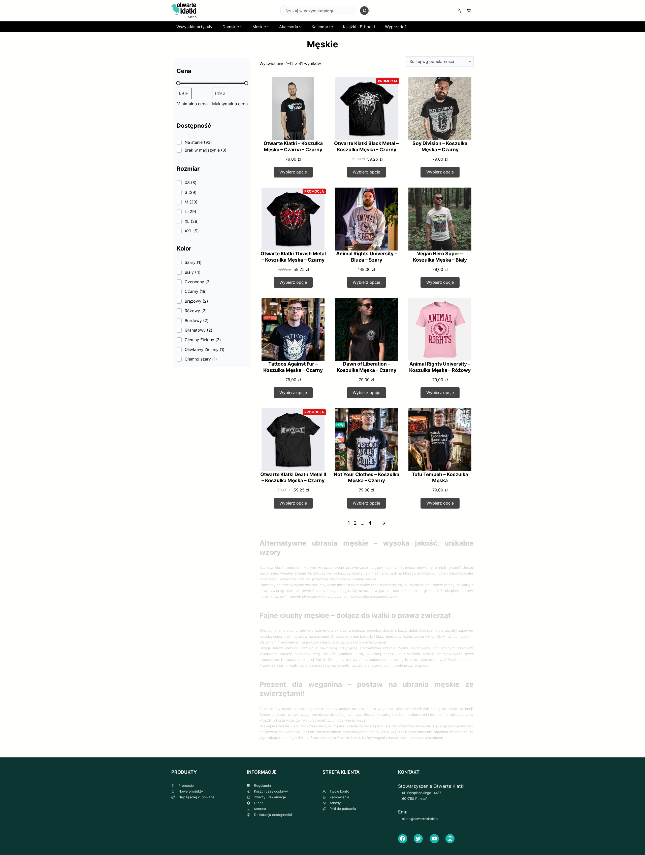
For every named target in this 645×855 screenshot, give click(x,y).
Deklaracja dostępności (273, 815)
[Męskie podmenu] (268, 26)
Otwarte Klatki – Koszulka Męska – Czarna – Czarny (293, 146)
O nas (258, 803)
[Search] (364, 10)
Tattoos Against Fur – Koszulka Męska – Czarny (293, 367)
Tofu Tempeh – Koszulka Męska (440, 477)
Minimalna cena (192, 103)
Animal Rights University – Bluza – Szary (366, 257)
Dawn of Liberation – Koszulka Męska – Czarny (366, 367)
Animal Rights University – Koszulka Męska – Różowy (440, 367)
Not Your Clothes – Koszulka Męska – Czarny (366, 477)
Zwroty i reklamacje (270, 797)
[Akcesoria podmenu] (300, 26)
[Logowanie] (459, 11)
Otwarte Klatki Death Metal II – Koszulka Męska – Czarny (293, 477)
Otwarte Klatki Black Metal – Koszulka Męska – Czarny (366, 146)
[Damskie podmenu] (241, 26)
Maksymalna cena (230, 103)
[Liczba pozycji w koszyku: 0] (469, 11)
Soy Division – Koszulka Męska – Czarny (439, 146)
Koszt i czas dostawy (271, 791)
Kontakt (260, 809)
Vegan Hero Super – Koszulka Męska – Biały (440, 257)
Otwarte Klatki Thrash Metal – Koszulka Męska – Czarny (293, 257)
